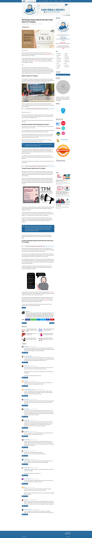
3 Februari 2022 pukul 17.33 (34, 439)
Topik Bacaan (62, 1)
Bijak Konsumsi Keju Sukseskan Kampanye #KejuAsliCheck (36, 166)
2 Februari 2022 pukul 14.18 (39, 389)
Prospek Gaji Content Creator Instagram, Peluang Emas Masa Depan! (31, 330)
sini (60, 45)
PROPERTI (58, 66)
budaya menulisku (47, 300)
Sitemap (51, 1)
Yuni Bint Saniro (27, 467)
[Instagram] (69, 534)
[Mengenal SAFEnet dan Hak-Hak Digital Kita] (23, 335)
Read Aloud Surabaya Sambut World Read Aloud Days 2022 (37, 108)
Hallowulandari (26, 420)
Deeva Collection (27, 478)
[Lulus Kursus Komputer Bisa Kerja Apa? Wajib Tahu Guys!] (23, 339)
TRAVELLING (59, 60)
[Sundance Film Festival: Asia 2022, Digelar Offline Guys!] (40, 335)
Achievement (56, 1)
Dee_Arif (25, 450)
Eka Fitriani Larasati (27, 509)
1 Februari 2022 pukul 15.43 (32, 346)
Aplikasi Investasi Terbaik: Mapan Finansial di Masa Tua (48, 339)
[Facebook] (66, 534)
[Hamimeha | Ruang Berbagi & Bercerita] (29, 1)
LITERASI (24, 307)
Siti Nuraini (26, 381)
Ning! (25, 487)
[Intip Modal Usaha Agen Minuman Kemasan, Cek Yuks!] (63, 178)
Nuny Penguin (26, 409)
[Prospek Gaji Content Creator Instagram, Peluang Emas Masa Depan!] (23, 330)
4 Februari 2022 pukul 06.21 (34, 467)
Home (40, 1)
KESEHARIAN (59, 53)
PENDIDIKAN (67, 58)
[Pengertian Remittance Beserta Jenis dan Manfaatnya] (40, 330)
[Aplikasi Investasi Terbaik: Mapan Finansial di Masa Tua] (40, 339)
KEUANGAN (67, 60)
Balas (23, 352)
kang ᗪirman (26, 431)
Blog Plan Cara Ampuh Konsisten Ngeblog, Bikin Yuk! (35, 246)
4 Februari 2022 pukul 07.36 (30, 487)
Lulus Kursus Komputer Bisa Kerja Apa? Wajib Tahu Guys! (31, 339)
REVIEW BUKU (67, 61)
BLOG (66, 63)
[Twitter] (43, 319)
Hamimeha (27, 311)
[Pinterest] (52, 319)
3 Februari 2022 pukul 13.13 (33, 431)
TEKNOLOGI (59, 61)
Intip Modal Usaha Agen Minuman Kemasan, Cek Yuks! (62, 181)
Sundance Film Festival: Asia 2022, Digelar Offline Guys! (48, 334)
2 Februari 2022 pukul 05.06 (32, 381)
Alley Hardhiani (27, 439)
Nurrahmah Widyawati (28, 356)
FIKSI (58, 63)
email (63, 48)
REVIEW (66, 55)
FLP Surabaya (35, 60)
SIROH (58, 68)
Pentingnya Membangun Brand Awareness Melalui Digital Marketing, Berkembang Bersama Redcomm (62, 192)
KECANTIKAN (59, 58)
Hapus (26, 352)
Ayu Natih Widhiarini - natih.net (29, 389)
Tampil (27, 27)
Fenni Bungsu (26, 459)
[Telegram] (38, 319)
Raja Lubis (26, 499)
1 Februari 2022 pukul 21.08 (36, 356)
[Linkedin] (48, 319)
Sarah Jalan (26, 346)
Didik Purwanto (27, 365)
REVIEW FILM (67, 66)
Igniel (69, 536)
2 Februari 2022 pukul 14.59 (33, 399)
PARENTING (59, 55)
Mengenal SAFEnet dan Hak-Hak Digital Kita (31, 334)
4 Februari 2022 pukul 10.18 (35, 509)
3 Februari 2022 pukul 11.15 (33, 420)
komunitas (51, 292)
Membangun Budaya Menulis (49, 54)
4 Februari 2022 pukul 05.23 (33, 459)
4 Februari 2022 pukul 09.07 (32, 499)
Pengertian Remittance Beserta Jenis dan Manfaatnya (48, 329)
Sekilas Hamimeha (45, 1)
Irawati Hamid (26, 399)
